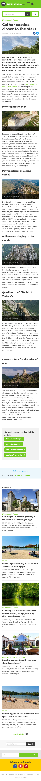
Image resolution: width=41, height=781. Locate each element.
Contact (37, 774)
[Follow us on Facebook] (15, 766)
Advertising (30, 774)
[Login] (33, 4)
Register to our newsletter (28, 755)
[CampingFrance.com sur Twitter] (37, 33)
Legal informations (7, 774)
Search (30, 744)
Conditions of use (19, 774)
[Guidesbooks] (29, 3)
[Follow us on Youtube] (26, 766)
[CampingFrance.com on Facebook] (34, 33)
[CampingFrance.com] (20, 4)
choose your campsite (22, 475)
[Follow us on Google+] (20, 766)
